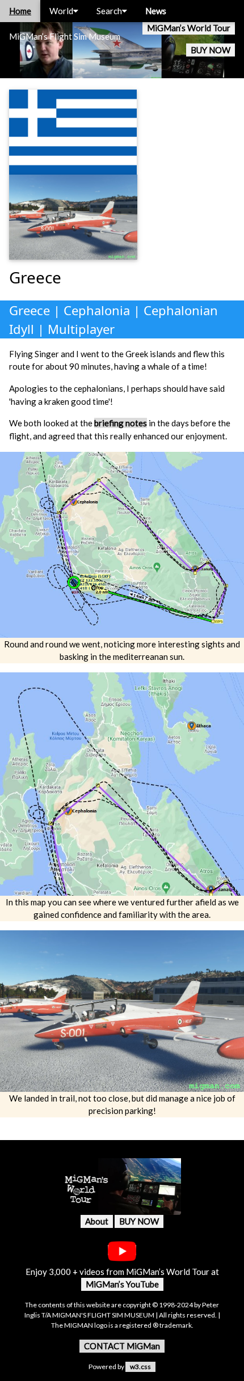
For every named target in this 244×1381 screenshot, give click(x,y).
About (96, 1221)
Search (109, 11)
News (155, 11)
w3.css (140, 1366)
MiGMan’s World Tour (188, 28)
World (61, 11)
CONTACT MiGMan (122, 1346)
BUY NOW (210, 50)
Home (20, 11)
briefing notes (120, 423)
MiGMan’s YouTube (122, 1284)
